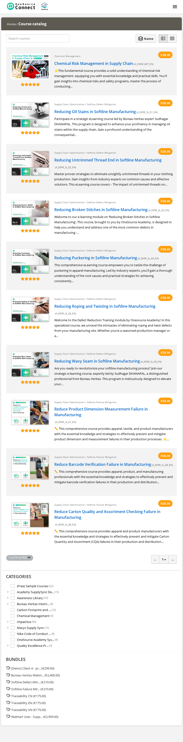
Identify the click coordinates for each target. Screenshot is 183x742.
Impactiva (26, 622)
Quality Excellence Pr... (34, 645)
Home (11, 24)
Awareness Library (32, 598)
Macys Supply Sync (33, 628)
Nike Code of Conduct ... (35, 634)
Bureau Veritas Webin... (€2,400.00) (35, 675)
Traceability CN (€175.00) (28, 696)
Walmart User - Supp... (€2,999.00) (34, 717)
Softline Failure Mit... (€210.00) (32, 689)
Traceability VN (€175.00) (28, 710)
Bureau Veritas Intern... (35, 604)
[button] (146, 38)
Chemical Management (35, 616)
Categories (18, 576)
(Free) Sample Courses (35, 586)
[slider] (30, 84)
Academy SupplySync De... (38, 592)
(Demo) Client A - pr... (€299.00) (32, 668)
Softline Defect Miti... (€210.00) (32, 682)
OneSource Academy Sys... (37, 640)
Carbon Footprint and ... (36, 610)
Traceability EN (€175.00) (28, 703)
